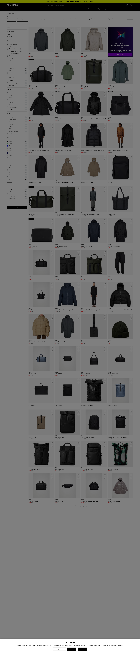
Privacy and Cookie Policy (117, 645)
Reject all (71, 649)
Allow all (82, 649)
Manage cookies (59, 649)
